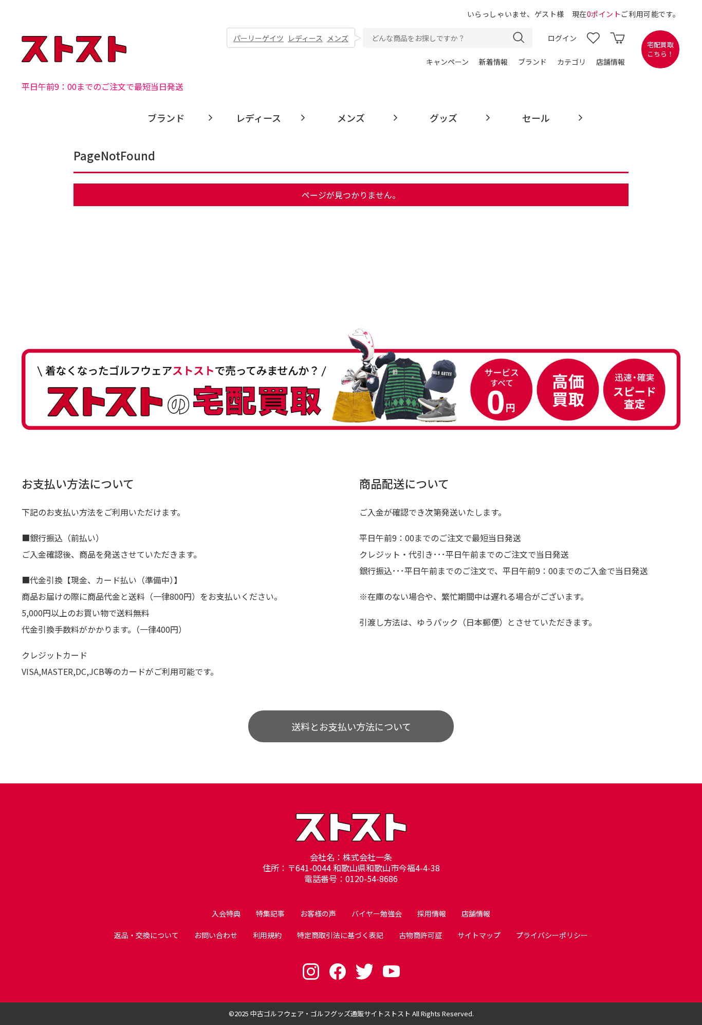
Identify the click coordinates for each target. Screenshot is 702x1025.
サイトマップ (479, 935)
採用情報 (431, 913)
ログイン (562, 38)
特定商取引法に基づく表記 (340, 935)
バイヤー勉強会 (377, 913)
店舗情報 (610, 62)
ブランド (532, 62)
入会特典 (226, 913)
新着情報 (493, 62)
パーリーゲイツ (258, 38)
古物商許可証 (420, 935)
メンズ (337, 38)
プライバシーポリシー (552, 935)
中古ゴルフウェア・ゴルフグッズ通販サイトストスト (330, 1013)
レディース (305, 38)
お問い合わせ (215, 935)
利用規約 (267, 935)
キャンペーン (447, 62)
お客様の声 (318, 913)
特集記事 (270, 913)
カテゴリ (571, 62)
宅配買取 (660, 49)
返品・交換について (146, 935)
